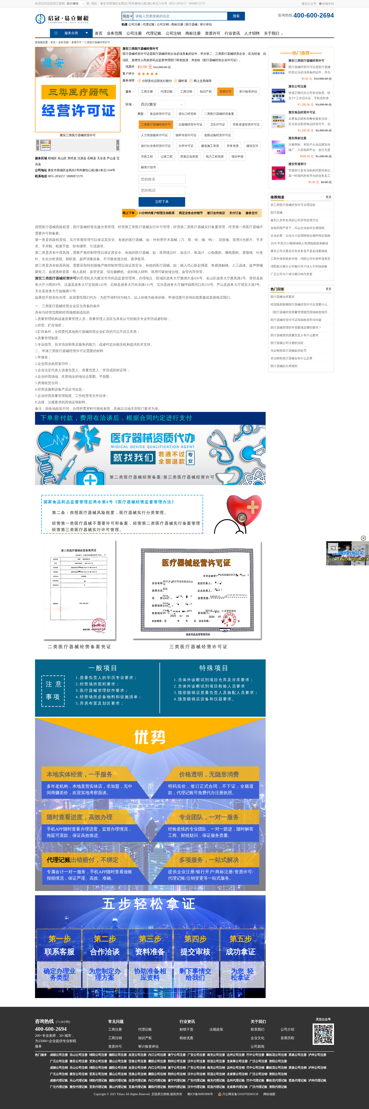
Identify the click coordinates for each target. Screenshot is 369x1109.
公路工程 (167, 156)
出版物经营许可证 (190, 124)
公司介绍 (287, 1029)
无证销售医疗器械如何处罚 (288, 350)
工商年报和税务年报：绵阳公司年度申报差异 (300, 258)
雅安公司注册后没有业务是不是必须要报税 (299, 251)
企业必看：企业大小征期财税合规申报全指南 (300, 235)
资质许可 (76, 42)
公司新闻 (257, 1046)
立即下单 (162, 202)
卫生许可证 (217, 124)
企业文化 (257, 1038)
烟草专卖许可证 (186, 135)
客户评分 (129, 73)
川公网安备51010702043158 (240, 1094)
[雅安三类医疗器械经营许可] (77, 131)
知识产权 (206, 91)
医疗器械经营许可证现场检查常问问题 (296, 319)
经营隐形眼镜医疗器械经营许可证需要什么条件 (301, 304)
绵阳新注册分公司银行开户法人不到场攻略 (299, 266)
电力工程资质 (215, 156)
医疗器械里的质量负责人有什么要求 (294, 335)
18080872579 (196, 3)
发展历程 (287, 1038)
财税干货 (186, 1029)
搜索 (236, 16)
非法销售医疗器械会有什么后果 (291, 358)
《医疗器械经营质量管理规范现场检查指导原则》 (301, 312)
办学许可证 (186, 145)
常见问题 (116, 1021)
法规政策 (216, 1029)
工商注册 (147, 91)
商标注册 (224, 871)
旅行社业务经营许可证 (156, 145)
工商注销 (186, 91)
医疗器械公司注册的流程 (287, 343)
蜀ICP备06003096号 (200, 1094)
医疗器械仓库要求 (282, 296)
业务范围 (63, 42)
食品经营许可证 (160, 113)
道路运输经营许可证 (217, 135)
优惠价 (130, 66)
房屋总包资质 (189, 156)
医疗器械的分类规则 (284, 366)
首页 (53, 42)
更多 (329, 197)
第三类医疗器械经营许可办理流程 (293, 204)
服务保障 (129, 80)
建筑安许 (252, 145)
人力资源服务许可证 (154, 135)
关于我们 (258, 1021)
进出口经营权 (187, 113)
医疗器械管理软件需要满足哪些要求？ (296, 327)
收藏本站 (328, 3)
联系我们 (257, 1029)
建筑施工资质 (210, 145)
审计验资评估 (248, 91)
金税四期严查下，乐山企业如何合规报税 (297, 228)
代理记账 (167, 91)
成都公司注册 (59, 1054)
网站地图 (269, 1094)
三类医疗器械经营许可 (97, 42)
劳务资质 (233, 145)
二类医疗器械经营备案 (219, 113)
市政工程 (147, 156)
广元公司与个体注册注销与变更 (291, 274)
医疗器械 (277, 212)
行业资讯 (187, 1021)
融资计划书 (148, 167)
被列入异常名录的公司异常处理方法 (294, 220)
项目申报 (237, 156)
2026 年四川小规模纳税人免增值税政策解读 (299, 243)
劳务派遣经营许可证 (246, 124)
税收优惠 (186, 1038)
